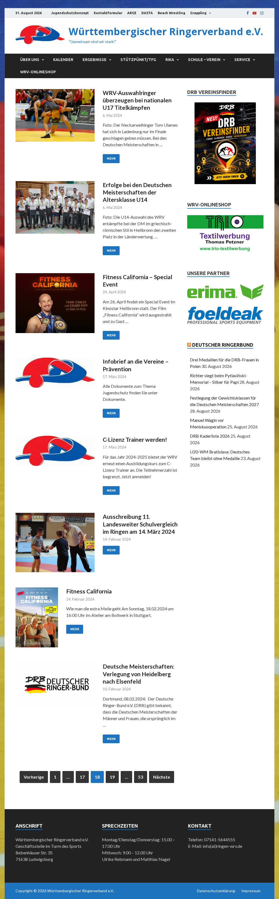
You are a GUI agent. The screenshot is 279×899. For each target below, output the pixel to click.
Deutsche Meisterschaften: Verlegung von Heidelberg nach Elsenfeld (138, 674)
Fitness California (89, 591)
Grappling (198, 13)
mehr (111, 158)
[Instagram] (262, 13)
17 (82, 776)
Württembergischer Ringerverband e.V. (166, 31)
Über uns (29, 59)
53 (140, 776)
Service (242, 59)
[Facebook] (247, 13)
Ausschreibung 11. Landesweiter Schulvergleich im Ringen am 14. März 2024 (140, 524)
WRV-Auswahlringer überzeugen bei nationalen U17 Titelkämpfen (137, 100)
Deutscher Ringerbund (222, 345)
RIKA (169, 59)
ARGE (132, 13)
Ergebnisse (95, 59)
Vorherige (34, 776)
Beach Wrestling (171, 13)
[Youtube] (254, 13)
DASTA (147, 13)
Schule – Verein (204, 59)
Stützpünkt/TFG (138, 59)
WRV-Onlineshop (38, 72)
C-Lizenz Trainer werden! (135, 439)
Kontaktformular (108, 13)
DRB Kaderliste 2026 (210, 435)
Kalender (63, 59)
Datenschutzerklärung (216, 890)
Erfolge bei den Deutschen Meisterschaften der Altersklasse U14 (137, 192)
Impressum (250, 890)
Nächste (161, 776)
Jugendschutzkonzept (70, 13)
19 (112, 776)
